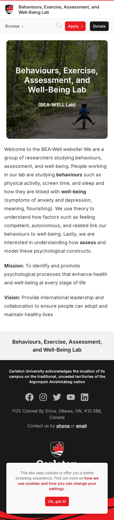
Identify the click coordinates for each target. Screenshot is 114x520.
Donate (99, 26)
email (81, 425)
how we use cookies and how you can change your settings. (58, 483)
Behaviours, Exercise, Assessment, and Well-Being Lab (59, 9)
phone (63, 425)
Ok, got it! (57, 501)
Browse (12, 26)
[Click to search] (59, 26)
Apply (73, 26)
